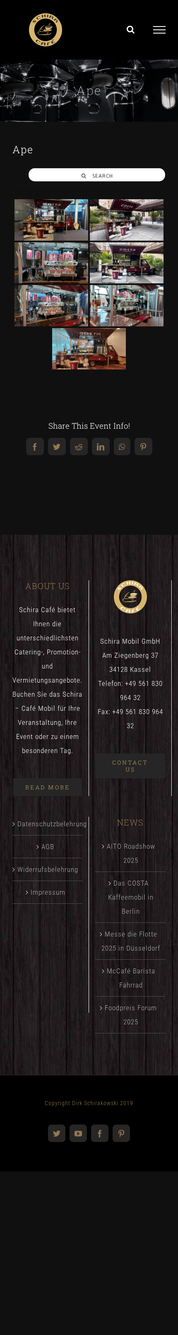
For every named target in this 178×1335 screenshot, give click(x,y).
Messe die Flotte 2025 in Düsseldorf (130, 941)
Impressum (48, 892)
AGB (47, 847)
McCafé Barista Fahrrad (131, 978)
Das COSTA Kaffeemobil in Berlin (131, 897)
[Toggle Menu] (159, 30)
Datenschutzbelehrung (47, 824)
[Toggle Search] (131, 29)
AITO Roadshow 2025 (131, 853)
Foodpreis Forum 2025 (131, 1015)
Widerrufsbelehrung (47, 869)
